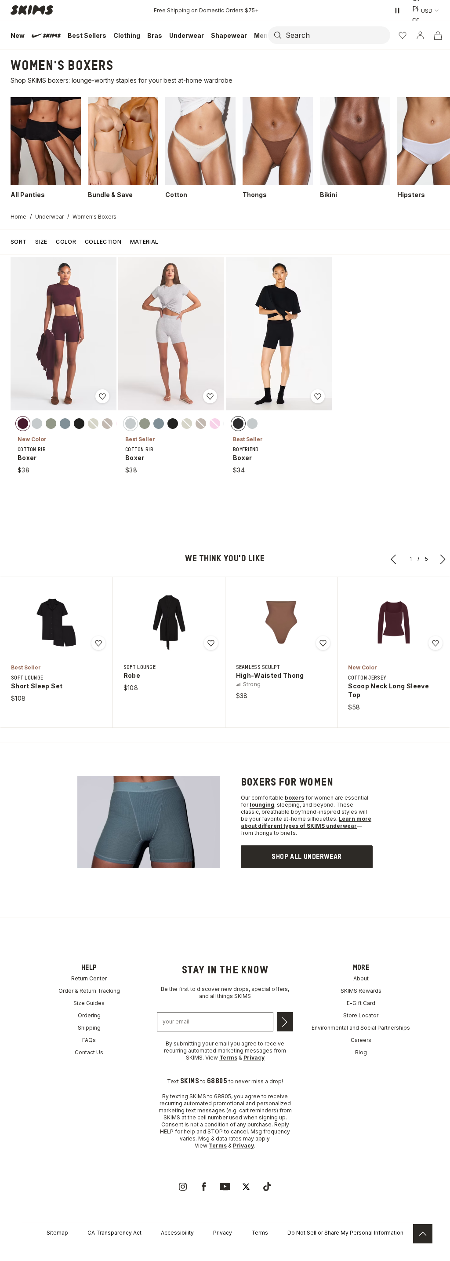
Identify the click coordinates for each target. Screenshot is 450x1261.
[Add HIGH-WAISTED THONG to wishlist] (323, 643)
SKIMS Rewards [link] (361, 990)
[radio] (23, 423)
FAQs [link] (89, 1040)
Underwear (49, 216)
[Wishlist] (402, 35)
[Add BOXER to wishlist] (102, 396)
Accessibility (177, 1232)
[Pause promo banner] (397, 10)
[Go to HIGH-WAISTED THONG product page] (281, 622)
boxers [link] (294, 797)
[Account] (420, 35)
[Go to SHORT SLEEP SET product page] (56, 622)
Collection (103, 241)
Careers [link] (361, 1040)
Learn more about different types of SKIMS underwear (306, 822)
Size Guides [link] (89, 1003)
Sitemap (57, 1232)
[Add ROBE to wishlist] (211, 643)
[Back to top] (422, 1233)
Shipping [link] (89, 1027)
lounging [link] (262, 804)
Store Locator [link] (360, 1015)
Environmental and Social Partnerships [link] (361, 1027)
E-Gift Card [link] (361, 1003)
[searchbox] (337, 35)
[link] (307, 856)
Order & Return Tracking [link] (89, 990)
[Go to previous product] (394, 559)
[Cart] (437, 35)
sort (18, 241)
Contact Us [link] (89, 1052)
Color (66, 241)
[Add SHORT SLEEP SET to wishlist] (98, 643)
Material (144, 241)
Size (41, 241)
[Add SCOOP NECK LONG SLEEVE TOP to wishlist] (435, 643)
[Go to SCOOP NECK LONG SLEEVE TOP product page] (394, 622)
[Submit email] (285, 1021)
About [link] (361, 978)
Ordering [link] (89, 1015)
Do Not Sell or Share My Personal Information (345, 1232)
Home (18, 216)
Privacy (222, 1232)
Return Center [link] (89, 978)
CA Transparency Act (114, 1232)
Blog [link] (361, 1052)
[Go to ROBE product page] (169, 622)
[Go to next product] (443, 559)
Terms (259, 1232)
